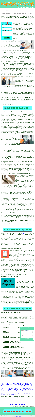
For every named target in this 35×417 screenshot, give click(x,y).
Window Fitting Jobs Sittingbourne (25, 397)
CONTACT (27, 7)
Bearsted (31, 388)
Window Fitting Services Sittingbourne (14, 325)
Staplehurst (17, 385)
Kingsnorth (20, 384)
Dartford (15, 384)
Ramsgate (3, 384)
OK (22, 416)
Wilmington (19, 383)
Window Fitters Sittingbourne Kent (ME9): (12, 16)
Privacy (33, 408)
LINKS (21, 7)
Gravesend (31, 390)
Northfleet (30, 389)
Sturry (17, 390)
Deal (6, 393)
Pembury (15, 393)
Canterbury (23, 385)
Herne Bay (3, 394)
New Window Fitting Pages (7, 408)
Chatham (13, 383)
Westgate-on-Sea (5, 385)
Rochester (9, 389)
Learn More (18, 416)
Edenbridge (30, 382)
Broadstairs (4, 390)
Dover (20, 388)
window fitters (23, 382)
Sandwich (16, 389)
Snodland (10, 393)
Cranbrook (8, 383)
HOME (18, 7)
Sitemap (2, 408)
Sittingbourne (26, 233)
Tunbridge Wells (12, 394)
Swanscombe (3, 388)
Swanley (11, 385)
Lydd (2, 393)
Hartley (3, 389)
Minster (31, 383)
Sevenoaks (25, 388)
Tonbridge (26, 384)
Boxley (2, 383)
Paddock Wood (9, 384)
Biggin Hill (30, 385)
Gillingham (25, 383)
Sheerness (10, 388)
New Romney (23, 389)
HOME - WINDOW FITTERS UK (17, 404)
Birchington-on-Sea (28, 393)
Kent (18, 382)
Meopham (15, 388)
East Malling (24, 390)
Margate (31, 384)
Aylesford (20, 393)
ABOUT (24, 7)
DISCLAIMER (31, 7)
